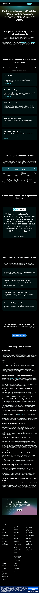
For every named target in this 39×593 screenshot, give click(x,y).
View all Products (17, 560)
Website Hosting (5, 570)
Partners (3, 533)
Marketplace (28, 541)
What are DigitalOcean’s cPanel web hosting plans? (17, 375)
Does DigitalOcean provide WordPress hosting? (16, 452)
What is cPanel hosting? (9, 363)
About (3, 526)
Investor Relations (5, 544)
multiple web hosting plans (15, 378)
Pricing (27, 543)
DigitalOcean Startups (30, 533)
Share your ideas (17, 571)
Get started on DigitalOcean (19, 335)
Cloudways (16, 559)
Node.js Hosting (4, 574)
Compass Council (29, 536)
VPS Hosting (4, 568)
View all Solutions (5, 580)
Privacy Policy (4, 541)
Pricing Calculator (29, 544)
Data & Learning (17, 532)
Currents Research (29, 532)
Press (3, 538)
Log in (25, 3)
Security (3, 543)
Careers (3, 530)
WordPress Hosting (5, 577)
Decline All (33, 589)
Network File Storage (17, 549)
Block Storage (16, 547)
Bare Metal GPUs (17, 529)
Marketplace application (11, 432)
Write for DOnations (29, 530)
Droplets (15, 536)
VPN (3, 571)
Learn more (6, 83)
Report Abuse (16, 568)
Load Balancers (16, 543)
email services (20, 414)
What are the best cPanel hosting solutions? (14, 423)
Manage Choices (33, 591)
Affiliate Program (5, 536)
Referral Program (5, 535)
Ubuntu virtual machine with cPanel (28, 42)
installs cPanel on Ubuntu (32, 432)
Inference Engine (17, 530)
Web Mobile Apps (5, 576)
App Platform (16, 541)
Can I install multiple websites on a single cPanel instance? (18, 399)
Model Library (16, 535)
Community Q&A (29, 527)
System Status (16, 570)
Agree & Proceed (33, 587)
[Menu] (35, 4)
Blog (3, 529)
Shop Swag (28, 550)
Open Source (28, 538)
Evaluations (16, 533)
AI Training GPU (4, 565)
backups (20, 482)
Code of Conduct (29, 549)
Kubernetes (16, 538)
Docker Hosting (4, 573)
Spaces (15, 546)
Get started (19, 20)
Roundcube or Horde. (30, 417)
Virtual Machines (5, 579)
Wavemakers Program (30, 535)
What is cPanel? (6, 350)
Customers (4, 532)
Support (15, 565)
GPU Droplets (16, 527)
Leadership (4, 527)
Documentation (28, 546)
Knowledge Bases (17, 526)
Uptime (15, 552)
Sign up (29, 3)
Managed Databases (17, 544)
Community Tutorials (29, 526)
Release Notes (28, 547)
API (14, 550)
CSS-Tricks (28, 529)
